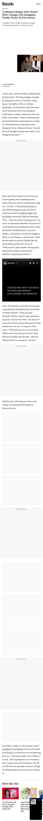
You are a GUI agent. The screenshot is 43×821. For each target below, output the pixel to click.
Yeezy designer (25, 97)
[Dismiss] (39, 800)
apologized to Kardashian (12, 749)
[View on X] (21, 427)
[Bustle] (8, 4)
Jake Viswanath (9, 84)
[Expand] (32, 800)
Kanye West (9, 97)
